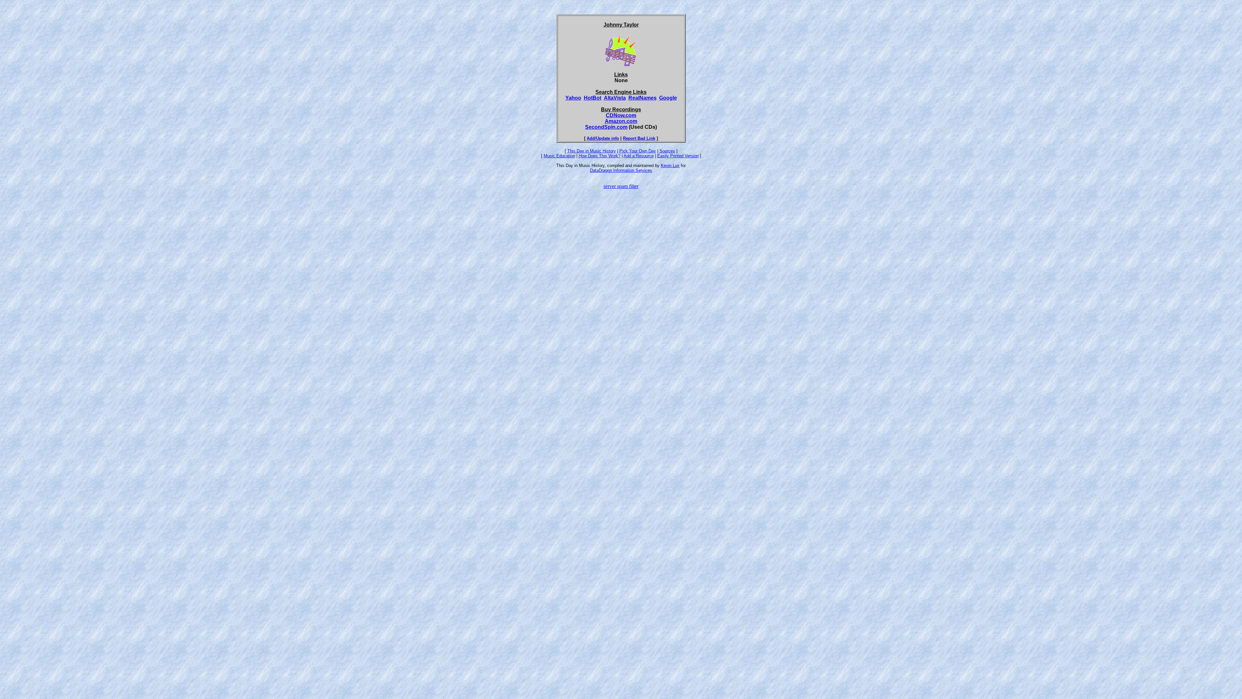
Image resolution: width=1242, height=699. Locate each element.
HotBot (592, 98)
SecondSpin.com (606, 127)
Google (668, 98)
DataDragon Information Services (621, 170)
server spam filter (621, 186)
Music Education (559, 155)
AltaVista (615, 98)
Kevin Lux (670, 165)
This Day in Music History (591, 151)
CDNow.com (621, 115)
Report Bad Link (639, 138)
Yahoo (573, 98)
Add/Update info (603, 138)
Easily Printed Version (678, 155)
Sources (667, 151)
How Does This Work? (599, 155)
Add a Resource (639, 155)
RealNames (642, 98)
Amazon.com (621, 121)
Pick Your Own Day (637, 151)
